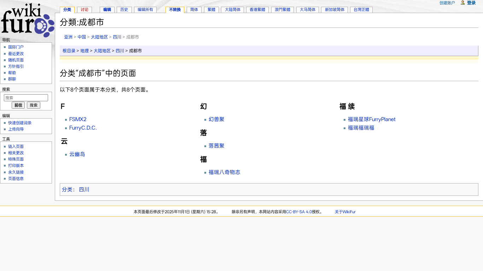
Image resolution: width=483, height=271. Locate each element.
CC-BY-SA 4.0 (299, 211)
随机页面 (16, 60)
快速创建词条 (19, 122)
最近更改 (16, 53)
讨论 (84, 9)
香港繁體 (257, 9)
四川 (117, 37)
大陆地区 (99, 37)
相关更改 (16, 152)
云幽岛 (77, 154)
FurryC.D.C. (83, 128)
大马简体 (307, 9)
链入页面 (16, 146)
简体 (194, 9)
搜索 (6, 89)
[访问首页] (27, 19)
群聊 (12, 79)
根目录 (69, 50)
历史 (124, 9)
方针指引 (16, 66)
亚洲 (68, 37)
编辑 (107, 9)
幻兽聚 (217, 119)
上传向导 (16, 129)
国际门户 (16, 46)
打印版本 (16, 165)
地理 (84, 50)
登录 (471, 2)
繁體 (211, 9)
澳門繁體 (282, 9)
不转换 (175, 9)
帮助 (12, 72)
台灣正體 (361, 9)
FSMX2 (77, 119)
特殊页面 (16, 159)
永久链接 (16, 172)
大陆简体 (232, 9)
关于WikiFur (345, 211)
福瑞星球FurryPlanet (372, 119)
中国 (81, 37)
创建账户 (447, 2)
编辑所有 (145, 9)
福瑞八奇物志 (224, 172)
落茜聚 (217, 146)
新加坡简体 (334, 9)
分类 (67, 189)
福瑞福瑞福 (361, 128)
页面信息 (16, 178)
